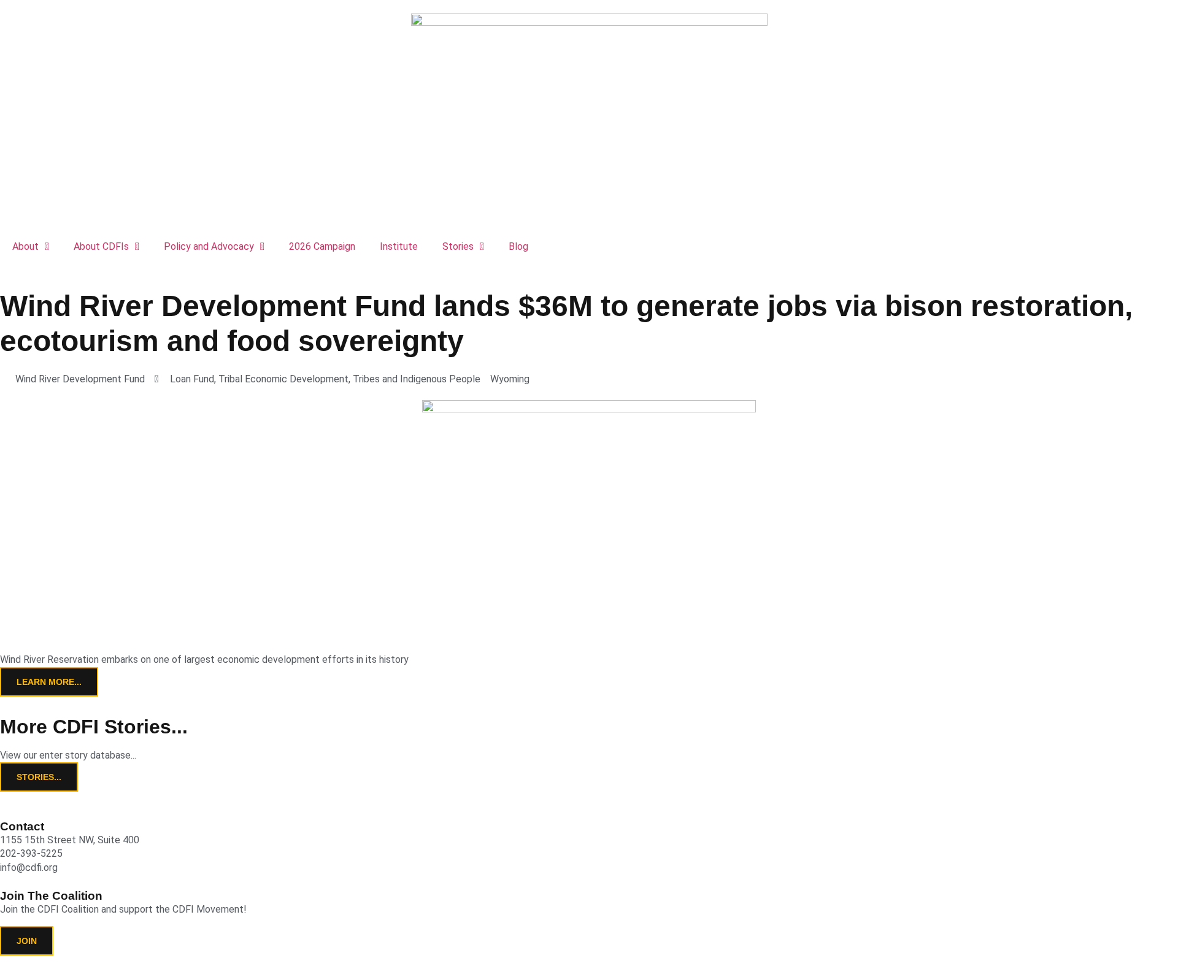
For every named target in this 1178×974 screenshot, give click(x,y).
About (25, 246)
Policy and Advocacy (209, 246)
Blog (518, 246)
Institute (399, 246)
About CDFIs (101, 246)
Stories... (39, 777)
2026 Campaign (322, 246)
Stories (458, 246)
